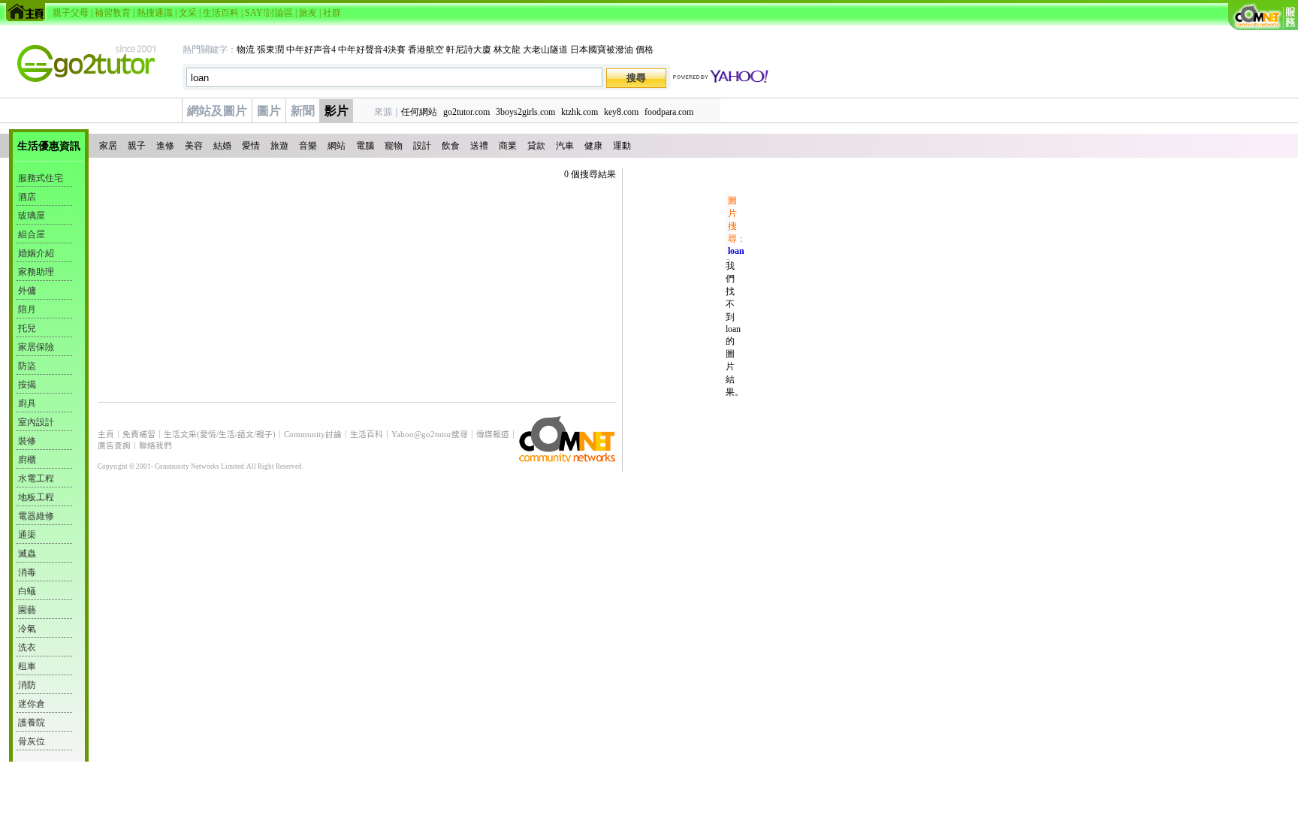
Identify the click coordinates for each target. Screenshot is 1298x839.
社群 (332, 13)
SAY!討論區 (269, 13)
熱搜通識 (155, 13)
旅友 (308, 13)
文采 (188, 13)
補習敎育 (113, 13)
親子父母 (71, 13)
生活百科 (221, 13)
